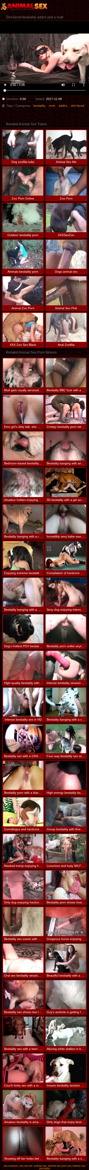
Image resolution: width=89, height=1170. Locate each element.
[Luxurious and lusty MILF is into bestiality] (66, 848)
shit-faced (77, 105)
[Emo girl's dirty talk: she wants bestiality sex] (23, 409)
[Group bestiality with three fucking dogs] (66, 811)
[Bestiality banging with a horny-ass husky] (23, 592)
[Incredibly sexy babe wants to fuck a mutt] (66, 519)
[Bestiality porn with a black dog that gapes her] (23, 775)
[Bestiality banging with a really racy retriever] (23, 519)
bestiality (39, 105)
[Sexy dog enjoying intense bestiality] (66, 592)
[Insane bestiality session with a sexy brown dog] (66, 1068)
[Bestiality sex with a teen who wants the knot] (23, 1031)
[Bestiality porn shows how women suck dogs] (66, 885)
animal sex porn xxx (59, 1165)
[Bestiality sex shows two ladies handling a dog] (23, 994)
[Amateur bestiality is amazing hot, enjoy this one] (23, 1104)
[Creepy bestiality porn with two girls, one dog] (66, 409)
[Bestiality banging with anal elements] (66, 445)
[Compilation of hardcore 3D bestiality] (66, 555)
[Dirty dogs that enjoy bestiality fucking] (66, 1104)
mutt (52, 105)
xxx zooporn (11, 1165)
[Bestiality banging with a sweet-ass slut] (66, 1141)
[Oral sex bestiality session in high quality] (23, 958)
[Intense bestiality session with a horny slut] (66, 665)
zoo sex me (26, 1165)
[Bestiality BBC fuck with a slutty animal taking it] (66, 372)
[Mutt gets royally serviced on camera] (23, 372)
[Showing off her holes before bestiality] (23, 1141)
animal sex (40, 1165)
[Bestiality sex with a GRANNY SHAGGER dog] (23, 738)
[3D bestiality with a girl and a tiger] (66, 482)
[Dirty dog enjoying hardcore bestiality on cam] (23, 885)
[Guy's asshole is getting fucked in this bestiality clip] (66, 994)
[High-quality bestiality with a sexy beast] (23, 665)
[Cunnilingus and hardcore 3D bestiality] (23, 811)
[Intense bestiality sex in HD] (23, 702)
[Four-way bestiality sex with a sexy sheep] (66, 738)
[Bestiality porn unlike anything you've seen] (66, 628)
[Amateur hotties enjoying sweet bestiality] (23, 482)
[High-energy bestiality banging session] (66, 775)
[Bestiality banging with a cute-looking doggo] (66, 702)
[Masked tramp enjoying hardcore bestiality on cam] (23, 848)
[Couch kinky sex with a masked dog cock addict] (23, 1068)
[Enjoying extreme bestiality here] (23, 555)
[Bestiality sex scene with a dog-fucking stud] (23, 921)
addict (63, 105)
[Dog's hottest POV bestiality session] (23, 628)
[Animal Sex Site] (26, 6)
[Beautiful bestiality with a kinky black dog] (66, 958)
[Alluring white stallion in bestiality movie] (66, 1031)
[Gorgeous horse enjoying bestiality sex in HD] (66, 921)
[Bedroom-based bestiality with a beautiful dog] (23, 445)
